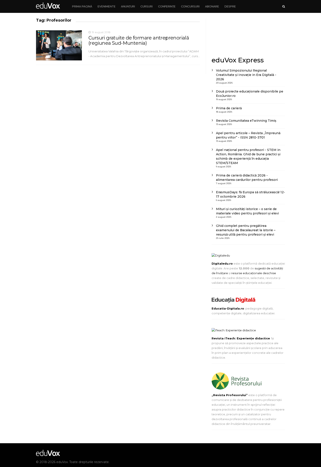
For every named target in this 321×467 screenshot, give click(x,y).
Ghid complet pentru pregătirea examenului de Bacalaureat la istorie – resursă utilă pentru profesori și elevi (245, 230)
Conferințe (167, 6)
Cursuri (146, 6)
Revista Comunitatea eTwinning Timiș (246, 121)
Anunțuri (128, 6)
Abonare (212, 6)
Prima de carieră (229, 108)
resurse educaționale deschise (253, 273)
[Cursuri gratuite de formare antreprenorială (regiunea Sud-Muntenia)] (59, 45)
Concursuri (190, 6)
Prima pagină (82, 6)
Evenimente (107, 6)
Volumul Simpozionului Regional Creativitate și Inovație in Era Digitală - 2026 (246, 74)
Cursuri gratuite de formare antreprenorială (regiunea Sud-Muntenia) (138, 40)
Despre (230, 6)
